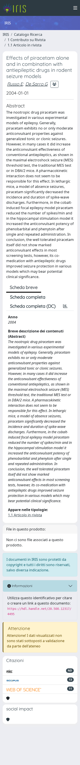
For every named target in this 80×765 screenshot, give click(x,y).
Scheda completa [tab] (27, 297)
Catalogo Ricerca (28, 34)
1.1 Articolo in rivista (25, 45)
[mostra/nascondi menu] (75, 8)
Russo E (15, 84)
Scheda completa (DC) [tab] (33, 306)
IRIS (6, 34)
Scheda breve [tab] (24, 287)
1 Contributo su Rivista (27, 39)
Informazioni (21, 586)
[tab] (65, 306)
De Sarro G (36, 84)
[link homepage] (16, 8)
